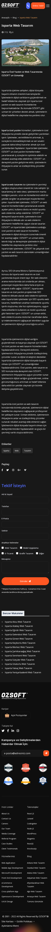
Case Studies (7, 843)
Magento (31, 838)
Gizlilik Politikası (24, 921)
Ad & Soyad (7, 494)
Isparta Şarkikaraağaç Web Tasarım (22, 651)
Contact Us (6, 818)
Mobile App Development (12, 868)
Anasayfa (5, 17)
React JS (30, 813)
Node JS (30, 828)
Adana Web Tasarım (35, 873)
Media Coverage (8, 833)
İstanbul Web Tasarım (36, 868)
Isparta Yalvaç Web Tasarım (18, 668)
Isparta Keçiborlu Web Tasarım (20, 642)
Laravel (30, 818)
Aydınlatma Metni (10, 925)
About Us (5, 813)
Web (17, 450)
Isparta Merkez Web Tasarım (19, 647)
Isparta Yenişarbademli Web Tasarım (23, 672)
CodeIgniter (32, 823)
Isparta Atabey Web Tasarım (19, 626)
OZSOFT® (44, 916)
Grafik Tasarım (26, 553)
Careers (5, 823)
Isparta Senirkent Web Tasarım (20, 655)
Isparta (6, 450)
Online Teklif (38, 5)
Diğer (41, 553)
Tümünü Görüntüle (35, 901)
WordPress (31, 833)
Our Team (6, 828)
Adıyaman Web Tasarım (37, 878)
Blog (14, 17)
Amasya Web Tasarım (36, 896)
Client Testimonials (10, 848)
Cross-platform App (10, 891)
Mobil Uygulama (30, 548)
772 (6, 32)
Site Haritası (7, 921)
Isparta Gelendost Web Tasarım (20, 634)
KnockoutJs (32, 848)
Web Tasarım (11, 548)
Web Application (8, 863)
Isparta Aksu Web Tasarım (18, 621)
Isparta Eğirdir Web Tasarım (18, 630)
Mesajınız (6, 559)
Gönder (24, 581)
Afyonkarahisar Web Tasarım (35, 885)
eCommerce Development (7, 885)
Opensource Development (13, 896)
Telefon (5, 506)
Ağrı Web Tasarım (34, 891)
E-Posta (5, 518)
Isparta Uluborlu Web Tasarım (20, 664)
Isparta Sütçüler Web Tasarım (19, 659)
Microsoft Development (12, 873)
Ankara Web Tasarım (36, 863)
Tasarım (27, 450)
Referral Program (9, 838)
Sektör (5, 530)
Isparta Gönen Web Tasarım (19, 638)
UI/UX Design (7, 901)
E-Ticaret (9, 553)
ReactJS (30, 843)
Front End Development (12, 878)
